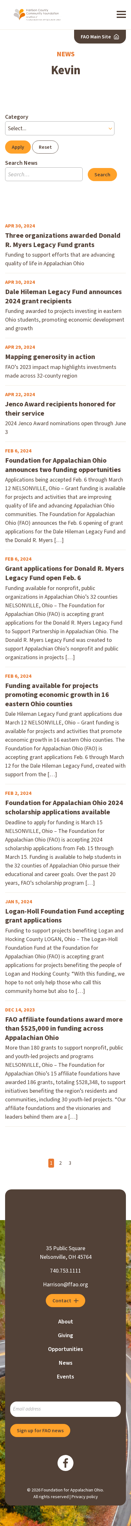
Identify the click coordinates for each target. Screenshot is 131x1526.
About (65, 1322)
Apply (18, 147)
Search (102, 174)
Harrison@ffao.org (65, 1285)
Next (80, 1163)
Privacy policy (85, 1497)
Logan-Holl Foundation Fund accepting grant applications (64, 916)
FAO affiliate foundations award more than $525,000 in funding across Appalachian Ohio (64, 1029)
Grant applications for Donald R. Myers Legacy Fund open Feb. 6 (64, 573)
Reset (45, 147)
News (65, 1363)
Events (65, 1377)
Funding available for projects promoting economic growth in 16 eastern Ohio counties (57, 695)
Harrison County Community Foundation (37, 14)
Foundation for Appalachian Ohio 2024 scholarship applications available (64, 807)
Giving (65, 1335)
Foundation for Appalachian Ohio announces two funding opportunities (63, 465)
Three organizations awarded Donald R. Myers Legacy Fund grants (63, 240)
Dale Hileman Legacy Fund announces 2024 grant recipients (63, 296)
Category (16, 117)
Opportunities (65, 1349)
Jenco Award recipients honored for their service (60, 409)
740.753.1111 (65, 1271)
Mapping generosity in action (50, 357)
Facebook (65, 1463)
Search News (21, 163)
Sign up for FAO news (40, 1430)
